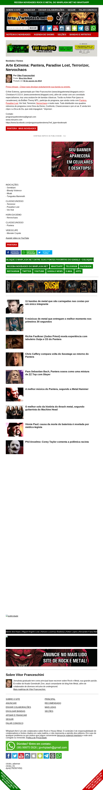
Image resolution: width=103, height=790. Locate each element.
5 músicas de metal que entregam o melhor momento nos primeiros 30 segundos (58, 320)
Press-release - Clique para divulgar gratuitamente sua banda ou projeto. (38, 87)
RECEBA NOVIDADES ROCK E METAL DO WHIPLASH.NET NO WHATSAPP (51, 2)
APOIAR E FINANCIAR (16, 715)
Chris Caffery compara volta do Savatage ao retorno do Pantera (57, 355)
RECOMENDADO (53, 703)
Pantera (19, 61)
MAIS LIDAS (50, 707)
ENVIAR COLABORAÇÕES (51, 10)
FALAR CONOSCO (88, 10)
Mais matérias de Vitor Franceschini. (29, 689)
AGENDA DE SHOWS (44, 35)
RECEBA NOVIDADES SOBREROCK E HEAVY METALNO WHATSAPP (9, 780)
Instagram (13, 271)
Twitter (26, 271)
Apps (78, 271)
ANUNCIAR (29, 10)
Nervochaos (41, 103)
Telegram (71, 266)
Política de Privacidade (36, 738)
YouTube (39, 271)
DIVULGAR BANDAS (15, 711)
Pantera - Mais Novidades (21, 128)
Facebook (86, 266)
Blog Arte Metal (25, 78)
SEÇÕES (62, 35)
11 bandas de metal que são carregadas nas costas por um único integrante (57, 302)
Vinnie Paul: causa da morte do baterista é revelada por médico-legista (57, 425)
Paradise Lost (12, 103)
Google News (55, 271)
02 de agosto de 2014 (32, 81)
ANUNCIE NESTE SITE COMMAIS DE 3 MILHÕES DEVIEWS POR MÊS (94, 780)
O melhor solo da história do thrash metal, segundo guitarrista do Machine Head (54, 408)
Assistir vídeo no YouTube (17, 238)
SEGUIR (71, 10)
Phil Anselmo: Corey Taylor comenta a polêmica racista (57, 441)
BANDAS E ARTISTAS (80, 35)
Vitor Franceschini (26, 75)
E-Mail (69, 271)
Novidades (10, 61)
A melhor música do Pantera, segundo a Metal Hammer (56, 389)
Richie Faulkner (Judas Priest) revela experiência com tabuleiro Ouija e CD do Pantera (56, 338)
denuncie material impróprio (69, 735)
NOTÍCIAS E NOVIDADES (18, 35)
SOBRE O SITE (13, 10)
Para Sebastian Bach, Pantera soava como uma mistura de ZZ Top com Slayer (57, 373)
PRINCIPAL (50, 699)
